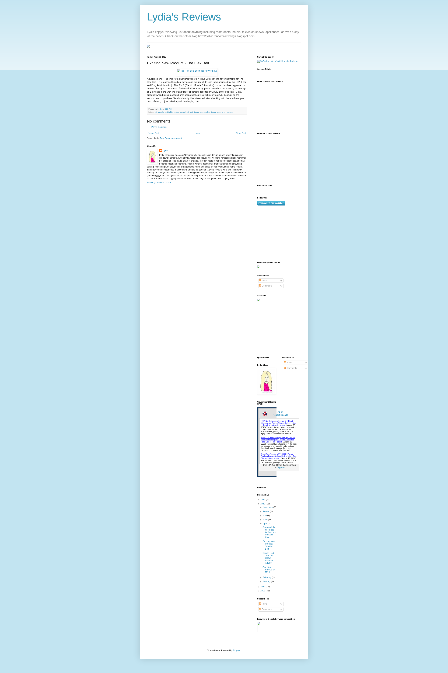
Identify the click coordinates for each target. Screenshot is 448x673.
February (267, 577)
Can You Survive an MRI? (268, 570)
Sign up (281, 467)
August (266, 511)
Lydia (165, 150)
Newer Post (153, 133)
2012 (263, 499)
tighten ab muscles (202, 112)
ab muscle (159, 112)
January (267, 581)
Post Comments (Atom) (171, 138)
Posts (264, 280)
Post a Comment (159, 127)
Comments (266, 286)
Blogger (236, 650)
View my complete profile (159, 182)
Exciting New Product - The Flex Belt (268, 545)
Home (197, 133)
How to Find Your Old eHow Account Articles (268, 558)
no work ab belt (186, 112)
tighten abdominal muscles (222, 112)
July (265, 515)
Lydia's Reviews (184, 17)
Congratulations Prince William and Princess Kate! (269, 532)
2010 (263, 586)
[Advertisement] (283, 233)
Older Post (241, 133)
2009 (263, 591)
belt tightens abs (172, 112)
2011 (263, 504)
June (265, 519)
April (265, 523)
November (268, 507)
